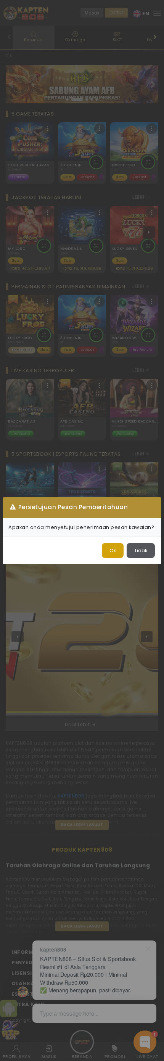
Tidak (140, 550)
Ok (112, 550)
